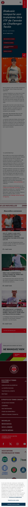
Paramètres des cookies (13, 500)
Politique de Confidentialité (15, 497)
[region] (13, 493)
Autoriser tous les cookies (13, 504)
